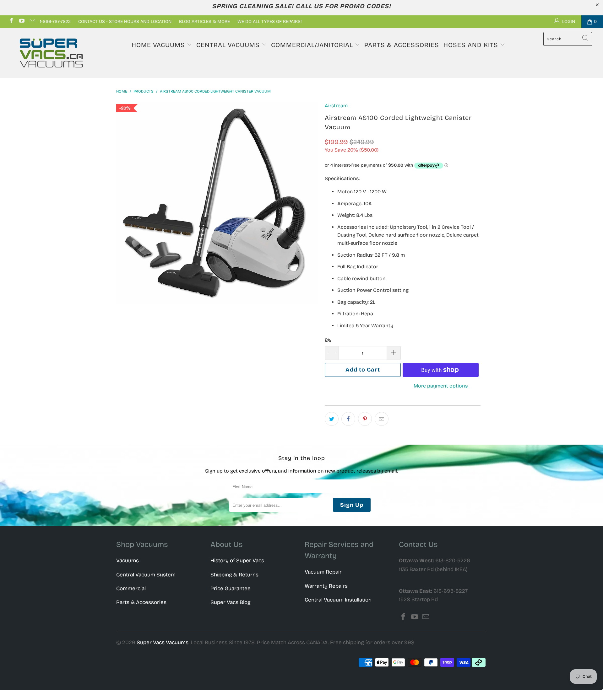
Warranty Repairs (326, 586)
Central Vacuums (229, 45)
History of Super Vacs (237, 560)
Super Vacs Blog (230, 602)
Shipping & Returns (234, 574)
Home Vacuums (159, 45)
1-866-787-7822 (55, 21)
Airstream (336, 106)
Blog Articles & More (204, 21)
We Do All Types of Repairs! (269, 21)
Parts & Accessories (401, 45)
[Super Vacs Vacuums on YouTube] (22, 21)
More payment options (441, 386)
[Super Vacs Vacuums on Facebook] (11, 21)
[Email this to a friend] (381, 419)
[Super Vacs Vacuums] (51, 53)
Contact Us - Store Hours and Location (124, 21)
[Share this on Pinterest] (365, 419)
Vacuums (127, 560)
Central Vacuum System (146, 574)
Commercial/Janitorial (313, 45)
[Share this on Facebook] (348, 419)
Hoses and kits (471, 45)
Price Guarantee (230, 588)
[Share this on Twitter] (332, 419)
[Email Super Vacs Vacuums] (32, 21)
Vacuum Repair (323, 572)
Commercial (131, 588)
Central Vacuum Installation (338, 599)
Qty (328, 339)
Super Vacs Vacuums (162, 642)
